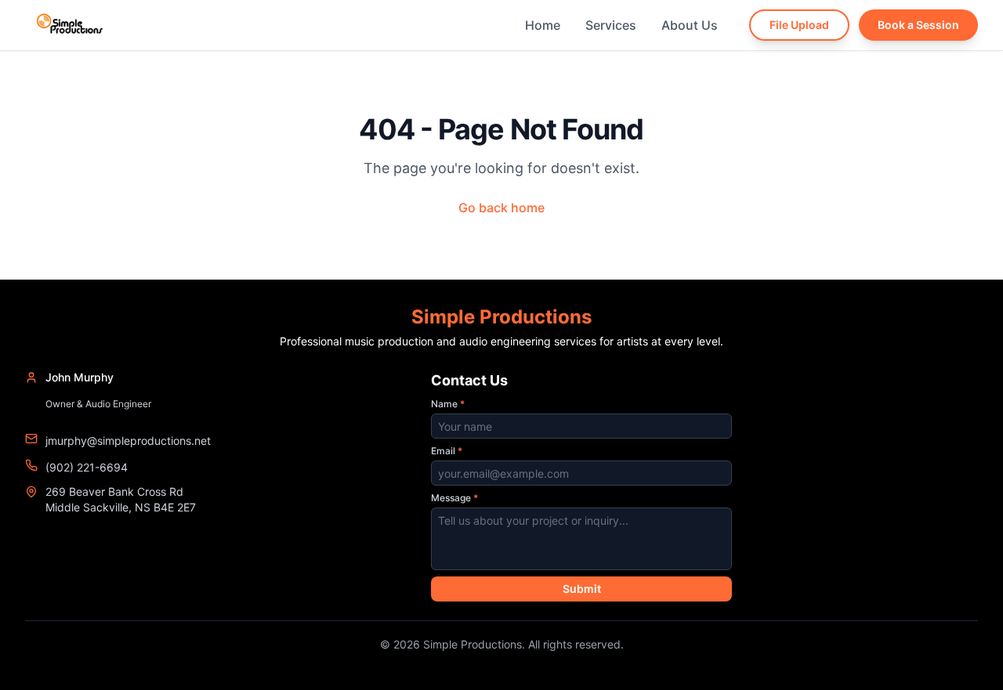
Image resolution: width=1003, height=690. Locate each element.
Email (446, 451)
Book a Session (918, 24)
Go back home (501, 207)
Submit (582, 588)
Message (454, 498)
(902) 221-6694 (86, 467)
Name (448, 404)
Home (542, 25)
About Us (689, 25)
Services (610, 25)
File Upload (799, 24)
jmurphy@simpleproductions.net (128, 440)
